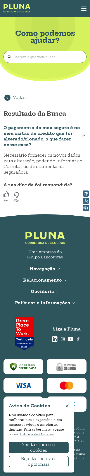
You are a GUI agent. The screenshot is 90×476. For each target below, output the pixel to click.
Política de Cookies (37, 434)
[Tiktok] (78, 339)
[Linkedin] (54, 339)
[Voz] (86, 201)
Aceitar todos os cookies (39, 447)
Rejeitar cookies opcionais (38, 461)
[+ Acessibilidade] (86, 208)
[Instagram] (62, 339)
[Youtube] (70, 339)
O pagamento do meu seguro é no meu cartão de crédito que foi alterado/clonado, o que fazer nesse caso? (41, 136)
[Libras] (86, 193)
